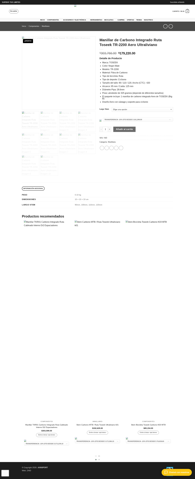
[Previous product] (171, 26)
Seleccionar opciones (46, 435)
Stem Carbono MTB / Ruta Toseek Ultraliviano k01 (97, 425)
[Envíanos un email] (191, 2)
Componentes (53, 20)
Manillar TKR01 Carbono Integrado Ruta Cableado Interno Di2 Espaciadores (46, 426)
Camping (121, 20)
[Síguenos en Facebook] (186, 2)
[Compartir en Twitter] (107, 148)
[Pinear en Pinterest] (116, 148)
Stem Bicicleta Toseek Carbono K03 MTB (148, 425)
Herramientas (96, 20)
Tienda (139, 20)
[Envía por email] (111, 148)
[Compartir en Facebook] (102, 148)
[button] (3, 11)
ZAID (29, 470)
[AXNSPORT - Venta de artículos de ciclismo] (97, 11)
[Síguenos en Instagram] (189, 2)
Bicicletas (108, 20)
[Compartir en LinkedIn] (121, 148)
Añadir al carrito (124, 129)
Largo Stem (104, 109)
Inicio (42, 20)
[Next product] (165, 26)
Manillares (46, 26)
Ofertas (130, 20)
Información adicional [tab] (33, 188)
